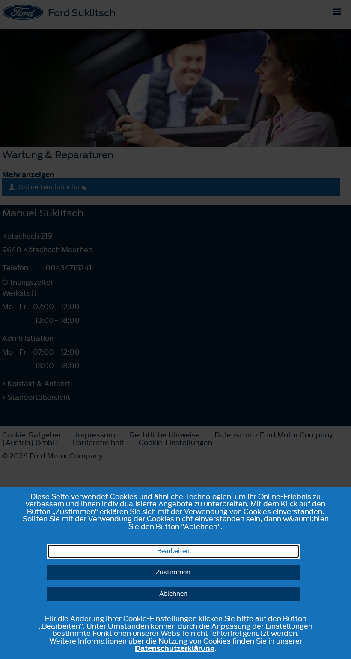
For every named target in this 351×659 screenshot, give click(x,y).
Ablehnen (173, 593)
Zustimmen (173, 572)
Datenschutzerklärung (174, 648)
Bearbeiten (173, 551)
